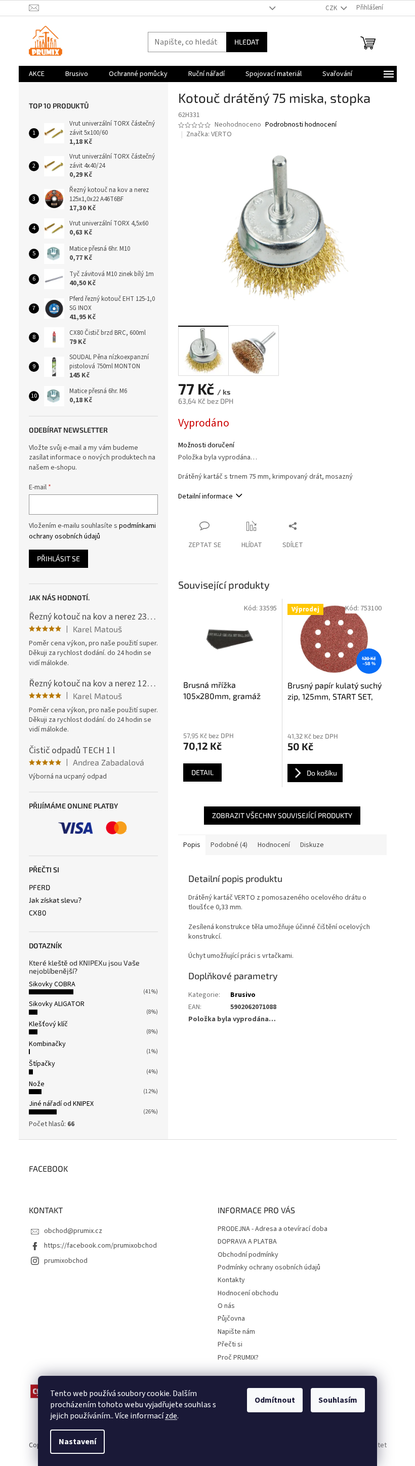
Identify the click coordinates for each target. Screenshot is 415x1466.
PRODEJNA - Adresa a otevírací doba (272, 1229)
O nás (226, 1306)
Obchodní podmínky (248, 1255)
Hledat (246, 41)
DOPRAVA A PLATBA (247, 1242)
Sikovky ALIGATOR (57, 1004)
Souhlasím (337, 1400)
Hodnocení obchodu (248, 1293)
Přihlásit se (58, 558)
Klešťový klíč (48, 1024)
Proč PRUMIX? (238, 1358)
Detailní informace (205, 496)
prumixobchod (66, 1261)
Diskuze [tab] (312, 845)
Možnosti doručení (206, 445)
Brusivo (243, 995)
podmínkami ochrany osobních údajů (92, 531)
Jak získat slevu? (55, 900)
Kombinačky (47, 1044)
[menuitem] (37, 74)
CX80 (37, 912)
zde (171, 1415)
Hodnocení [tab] (274, 845)
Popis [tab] (191, 845)
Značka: (209, 134)
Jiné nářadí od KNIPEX (61, 1104)
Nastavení (77, 1441)
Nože (37, 1084)
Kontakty (231, 1280)
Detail (202, 772)
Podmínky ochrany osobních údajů (269, 1267)
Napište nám (236, 1332)
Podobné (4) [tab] (229, 845)
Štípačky (42, 1064)
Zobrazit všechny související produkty (282, 815)
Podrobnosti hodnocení (301, 125)
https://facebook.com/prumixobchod (100, 1246)
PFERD (39, 887)
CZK (332, 8)
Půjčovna (231, 1319)
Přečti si (230, 1344)
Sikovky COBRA (52, 984)
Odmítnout (275, 1400)
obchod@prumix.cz (73, 1231)
